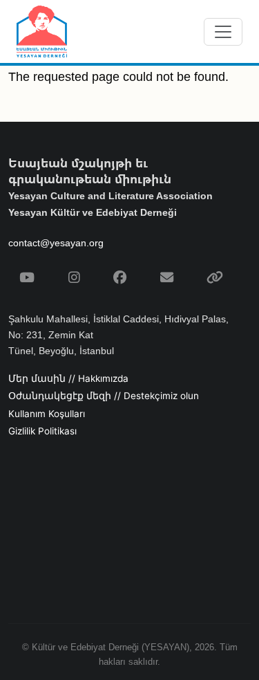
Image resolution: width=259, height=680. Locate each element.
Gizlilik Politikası (42, 431)
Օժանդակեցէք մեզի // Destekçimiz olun (103, 395)
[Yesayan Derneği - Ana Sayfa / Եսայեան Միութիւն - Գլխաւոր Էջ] (42, 31)
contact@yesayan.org (56, 242)
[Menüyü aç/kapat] (223, 32)
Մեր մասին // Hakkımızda (68, 378)
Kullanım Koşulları (46, 413)
